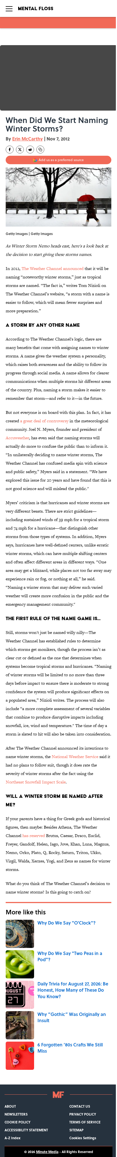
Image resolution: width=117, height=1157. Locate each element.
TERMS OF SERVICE (85, 1122)
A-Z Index (12, 1137)
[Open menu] (9, 8)
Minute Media (47, 1151)
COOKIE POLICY (17, 1122)
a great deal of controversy (44, 421)
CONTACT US (79, 1106)
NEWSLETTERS (16, 1114)
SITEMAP (76, 1129)
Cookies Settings (82, 1137)
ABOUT (10, 1106)
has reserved (33, 835)
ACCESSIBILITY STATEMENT (26, 1129)
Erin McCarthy (27, 138)
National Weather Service (75, 756)
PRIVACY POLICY (82, 1114)
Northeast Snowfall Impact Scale (36, 782)
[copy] (40, 149)
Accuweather (17, 438)
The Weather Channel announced (52, 268)
